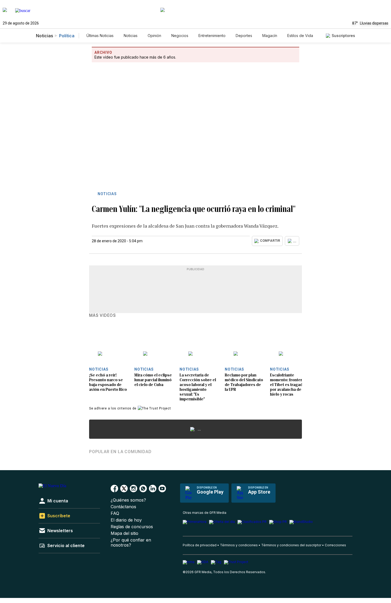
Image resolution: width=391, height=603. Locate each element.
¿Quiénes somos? (128, 500)
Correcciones (335, 545)
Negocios (179, 35)
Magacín (269, 35)
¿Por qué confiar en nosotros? (131, 543)
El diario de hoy (126, 520)
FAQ (115, 513)
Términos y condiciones (239, 545)
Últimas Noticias (100, 35)
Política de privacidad (200, 545)
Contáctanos (123, 506)
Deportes (244, 35)
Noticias (131, 35)
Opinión (154, 35)
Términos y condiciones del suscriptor (291, 545)
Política (66, 35)
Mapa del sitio (124, 533)
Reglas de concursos (132, 526)
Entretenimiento (212, 35)
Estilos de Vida (300, 35)
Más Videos (102, 315)
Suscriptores (343, 35)
